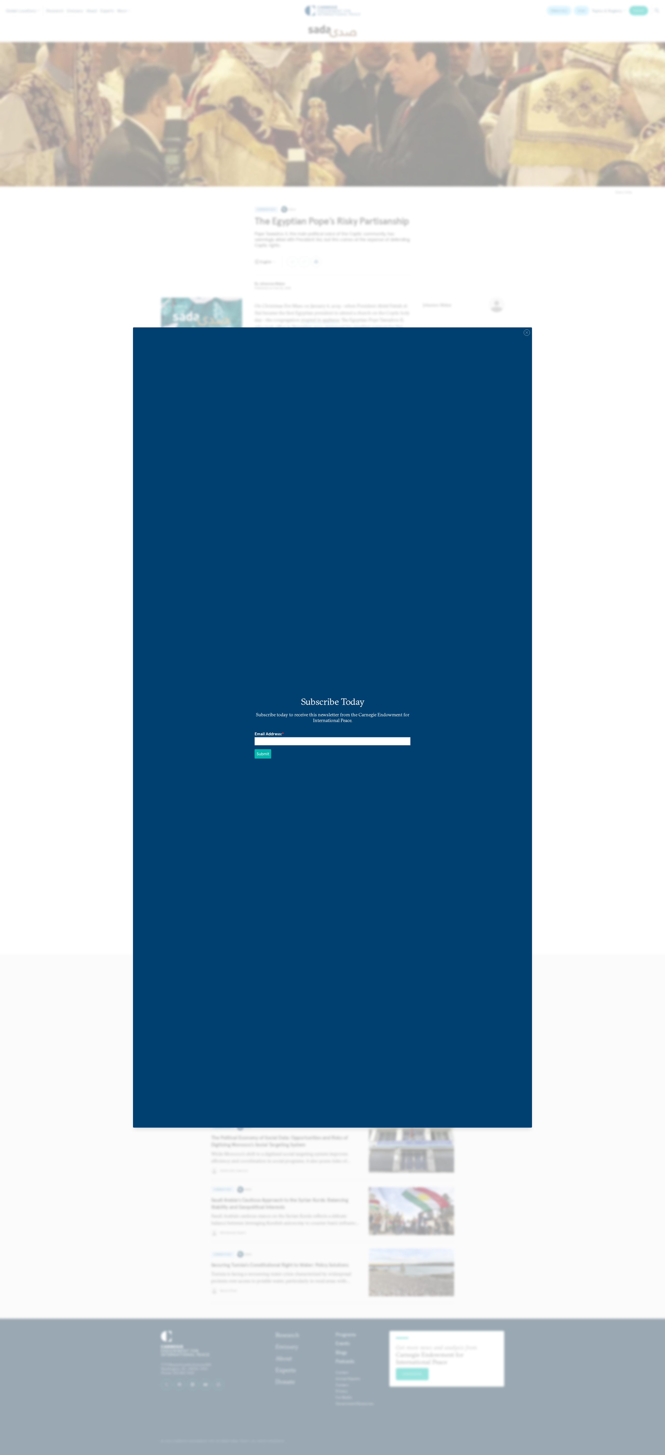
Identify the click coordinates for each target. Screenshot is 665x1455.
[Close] (527, 332)
